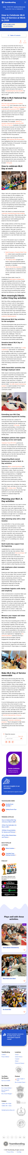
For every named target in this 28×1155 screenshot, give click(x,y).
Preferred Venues (20, 1063)
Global (17, 1061)
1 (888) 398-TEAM (6, 1103)
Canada (17, 1059)
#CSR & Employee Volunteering (9, 25)
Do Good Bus (7, 1009)
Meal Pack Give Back (9, 978)
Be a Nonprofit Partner (5, 1090)
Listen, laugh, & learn (20, 1079)
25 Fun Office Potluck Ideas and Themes (9, 836)
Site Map (19, 1152)
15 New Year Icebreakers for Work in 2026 (9, 826)
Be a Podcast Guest (20, 1082)
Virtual (17, 1054)
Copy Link (20, 736)
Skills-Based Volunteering (11, 947)
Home (4, 7)
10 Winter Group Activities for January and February (9, 831)
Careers (4, 1054)
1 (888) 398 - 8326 (6, 1105)
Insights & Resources (19, 7)
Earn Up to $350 (6, 1080)
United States (19, 1056)
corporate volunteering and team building (13, 213)
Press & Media (6, 1056)
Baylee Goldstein (14, 768)
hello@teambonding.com (8, 1110)
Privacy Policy (10, 1152)
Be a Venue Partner (7, 1088)
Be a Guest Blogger (7, 1093)
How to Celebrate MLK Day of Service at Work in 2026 (9, 821)
